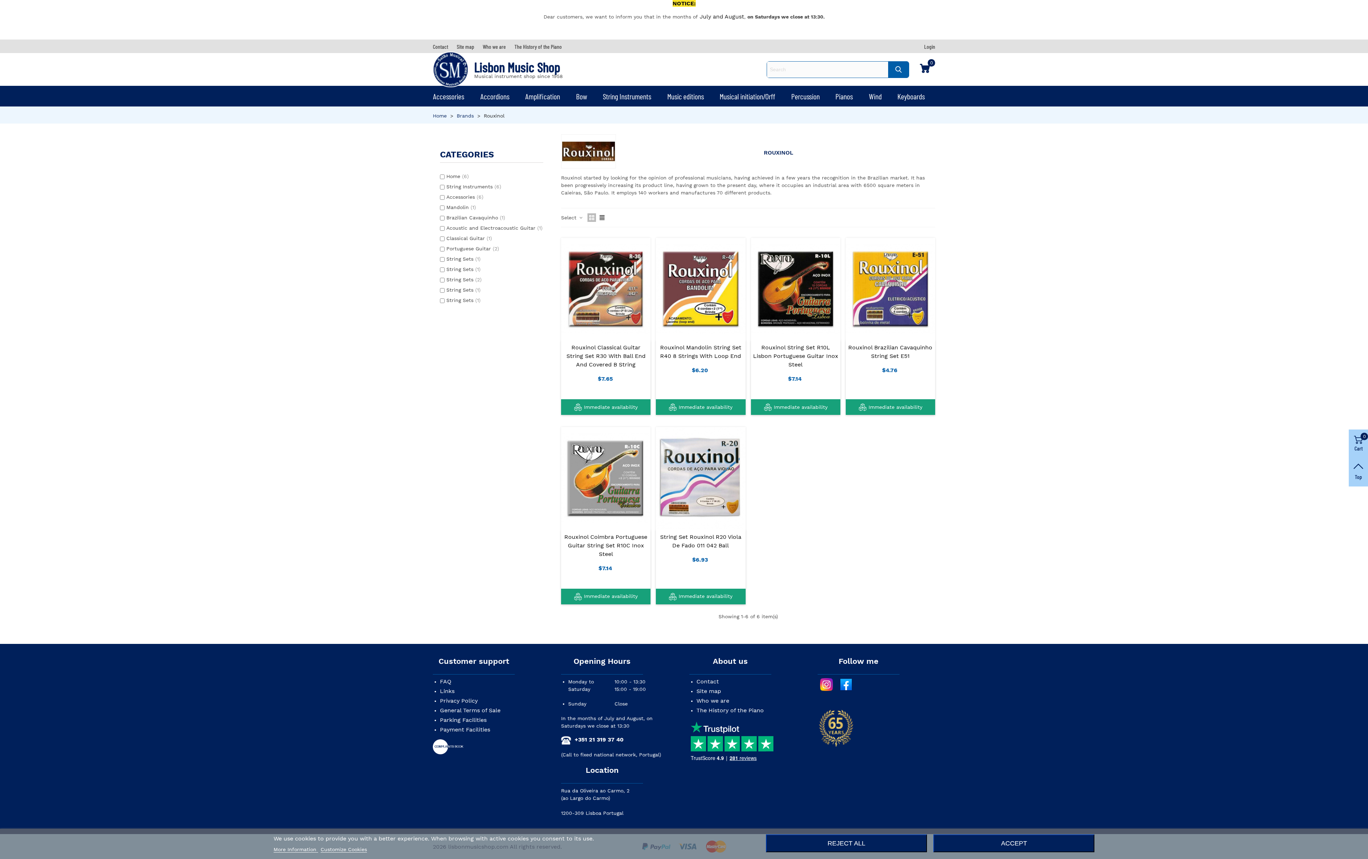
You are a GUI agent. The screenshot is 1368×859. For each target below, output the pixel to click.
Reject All (846, 843)
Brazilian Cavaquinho (475, 217)
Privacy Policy (459, 700)
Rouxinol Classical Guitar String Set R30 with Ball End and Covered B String (606, 356)
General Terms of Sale (470, 710)
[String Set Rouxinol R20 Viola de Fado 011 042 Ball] (700, 478)
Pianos (844, 96)
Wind (875, 96)
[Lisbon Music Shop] (450, 69)
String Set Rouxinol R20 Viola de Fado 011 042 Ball (700, 541)
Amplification (542, 96)
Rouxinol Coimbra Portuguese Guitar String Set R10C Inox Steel (605, 545)
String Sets (463, 259)
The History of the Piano (730, 710)
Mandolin (461, 207)
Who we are (712, 700)
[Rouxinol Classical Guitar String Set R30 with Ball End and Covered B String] (606, 289)
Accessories (448, 96)
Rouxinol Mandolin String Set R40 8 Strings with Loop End (700, 351)
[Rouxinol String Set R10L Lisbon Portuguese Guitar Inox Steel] (795, 289)
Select (569, 217)
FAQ (445, 681)
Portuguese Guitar (472, 248)
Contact (707, 681)
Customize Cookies (344, 849)
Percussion (805, 96)
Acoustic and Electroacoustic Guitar (494, 228)
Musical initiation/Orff (747, 96)
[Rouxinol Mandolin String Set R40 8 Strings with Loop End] (700, 289)
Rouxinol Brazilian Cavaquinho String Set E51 (890, 351)
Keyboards (911, 96)
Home (457, 176)
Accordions (494, 96)
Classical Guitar (469, 238)
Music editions (685, 96)
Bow (581, 96)
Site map (708, 691)
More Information (296, 849)
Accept (1014, 843)
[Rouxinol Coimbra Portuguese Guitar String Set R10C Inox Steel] (606, 478)
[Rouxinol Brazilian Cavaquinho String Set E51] (890, 289)
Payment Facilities (465, 729)
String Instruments (627, 96)
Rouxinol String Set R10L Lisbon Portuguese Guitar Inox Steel (795, 356)
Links (447, 691)
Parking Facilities (463, 720)
